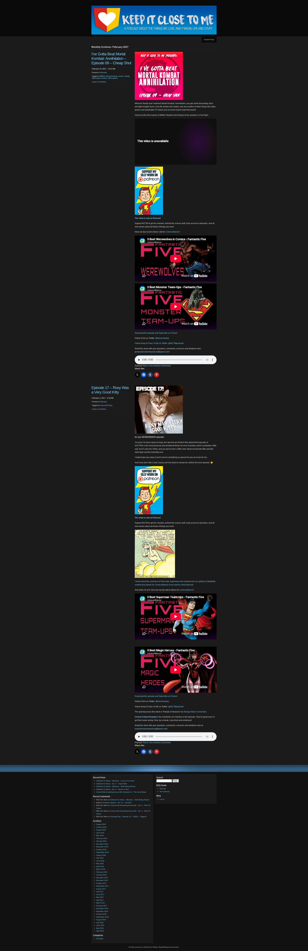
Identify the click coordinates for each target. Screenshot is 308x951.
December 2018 (102, 844)
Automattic (175, 947)
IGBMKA (101, 76)
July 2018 (99, 858)
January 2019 (101, 841)
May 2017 (100, 897)
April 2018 (100, 866)
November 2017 (102, 880)
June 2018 (100, 861)
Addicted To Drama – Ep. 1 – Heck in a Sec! (112, 789)
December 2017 (102, 878)
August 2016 (101, 920)
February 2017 (101, 906)
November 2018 (102, 847)
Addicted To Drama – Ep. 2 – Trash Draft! (111, 784)
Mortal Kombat (111, 76)
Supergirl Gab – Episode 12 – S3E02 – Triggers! (128, 816)
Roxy (110, 405)
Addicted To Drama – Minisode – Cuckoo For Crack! (115, 781)
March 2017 (100, 903)
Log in (162, 799)
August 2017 (101, 889)
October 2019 (101, 827)
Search (159, 777)
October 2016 (101, 914)
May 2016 (100, 928)
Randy (126, 76)
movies (121, 76)
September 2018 (102, 852)
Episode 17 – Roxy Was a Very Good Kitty (110, 389)
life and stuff (102, 405)
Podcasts (103, 72)
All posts (163, 789)
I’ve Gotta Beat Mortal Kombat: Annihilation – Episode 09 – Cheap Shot (111, 58)
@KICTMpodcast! (176, 707)
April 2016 (100, 931)
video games (113, 78)
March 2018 (100, 869)
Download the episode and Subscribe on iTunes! (156, 333)
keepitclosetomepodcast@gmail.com (153, 352)
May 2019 (100, 835)
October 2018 (101, 849)
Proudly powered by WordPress (140, 947)
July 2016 (99, 922)
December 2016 (102, 908)
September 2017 (102, 886)
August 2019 (101, 830)
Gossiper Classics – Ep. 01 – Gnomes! (117, 802)
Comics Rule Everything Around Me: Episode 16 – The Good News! (121, 792)
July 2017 (99, 891)
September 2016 (102, 917)
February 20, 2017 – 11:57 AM (103, 69)
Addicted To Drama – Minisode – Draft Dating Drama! (115, 786)
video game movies (99, 78)
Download (166, 366)
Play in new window (151, 366)
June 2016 (100, 925)
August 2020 (101, 824)
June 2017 (100, 894)
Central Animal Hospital (145, 717)
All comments (164, 791)
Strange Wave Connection (195, 712)
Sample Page (209, 39)
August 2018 (101, 855)
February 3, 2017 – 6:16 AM (102, 398)
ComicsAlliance (172, 232)
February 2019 (101, 838)
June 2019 (100, 833)
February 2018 (101, 872)
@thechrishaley (162, 338)
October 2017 (101, 883)
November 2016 (102, 911)
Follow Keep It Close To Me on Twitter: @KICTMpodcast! (159, 343)
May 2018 (100, 863)
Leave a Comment (99, 82)
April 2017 (100, 900)
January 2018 (101, 875)
